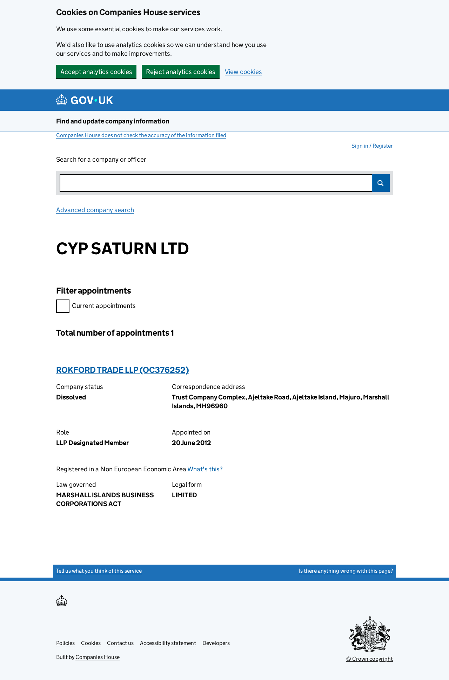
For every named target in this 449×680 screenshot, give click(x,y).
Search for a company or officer (101, 159)
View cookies (243, 71)
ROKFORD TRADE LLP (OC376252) (122, 370)
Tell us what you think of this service (99, 570)
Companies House (97, 657)
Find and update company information (112, 121)
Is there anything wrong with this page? (346, 570)
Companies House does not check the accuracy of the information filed (141, 135)
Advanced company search (95, 210)
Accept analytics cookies (96, 72)
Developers (216, 643)
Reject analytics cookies (180, 72)
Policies (65, 643)
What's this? (205, 469)
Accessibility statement (168, 643)
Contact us (120, 643)
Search (381, 183)
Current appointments (104, 306)
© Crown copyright (369, 658)
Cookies (91, 643)
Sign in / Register (372, 145)
